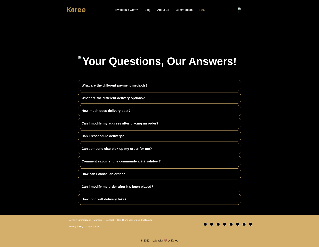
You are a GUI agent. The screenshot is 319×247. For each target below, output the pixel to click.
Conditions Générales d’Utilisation (135, 220)
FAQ (202, 9)
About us (163, 9)
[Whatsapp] (231, 224)
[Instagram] (218, 224)
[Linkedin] (244, 224)
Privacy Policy (76, 226)
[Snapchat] (237, 224)
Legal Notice (93, 226)
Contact (110, 220)
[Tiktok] (224, 224)
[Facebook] (205, 224)
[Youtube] (250, 224)
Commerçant (184, 9)
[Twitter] (211, 224)
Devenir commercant (80, 220)
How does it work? (125, 9)
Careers (98, 220)
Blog (148, 9)
